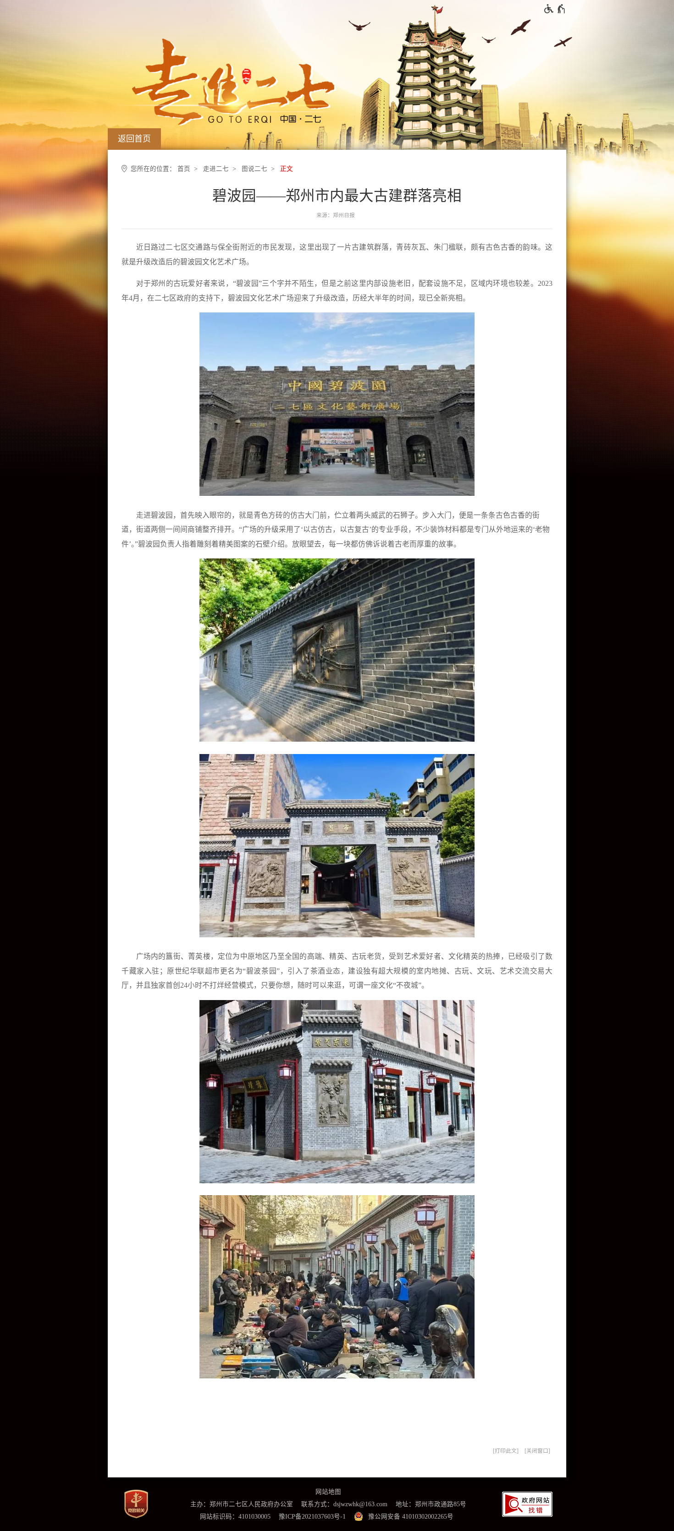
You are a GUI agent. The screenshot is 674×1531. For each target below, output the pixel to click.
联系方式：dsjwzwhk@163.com (344, 1504)
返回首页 (134, 138)
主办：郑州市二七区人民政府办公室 (241, 1504)
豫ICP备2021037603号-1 (312, 1516)
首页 (183, 168)
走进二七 (216, 168)
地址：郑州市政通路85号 (431, 1504)
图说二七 (254, 168)
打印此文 (506, 1451)
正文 (286, 168)
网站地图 (328, 1491)
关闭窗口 (537, 1451)
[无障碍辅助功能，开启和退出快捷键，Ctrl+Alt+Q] (555, 8)
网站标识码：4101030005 (235, 1516)
